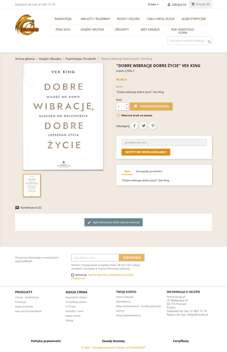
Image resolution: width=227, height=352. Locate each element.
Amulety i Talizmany (95, 19)
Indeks (120, 71)
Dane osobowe (125, 297)
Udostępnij (134, 125)
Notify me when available (145, 152)
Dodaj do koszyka (151, 106)
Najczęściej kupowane (28, 311)
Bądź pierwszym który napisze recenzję (113, 222)
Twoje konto (126, 292)
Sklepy (69, 320)
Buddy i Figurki (128, 19)
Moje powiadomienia (128, 315)
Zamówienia (123, 301)
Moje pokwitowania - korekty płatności (138, 306)
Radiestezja (63, 19)
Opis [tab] (127, 171)
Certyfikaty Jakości (76, 302)
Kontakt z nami (74, 311)
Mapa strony (73, 315)
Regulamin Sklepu (76, 297)
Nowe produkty (24, 306)
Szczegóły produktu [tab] (149, 171)
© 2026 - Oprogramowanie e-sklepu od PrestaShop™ (113, 347)
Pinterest (152, 125)
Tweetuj (143, 125)
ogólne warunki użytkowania (105, 274)
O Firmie (71, 306)
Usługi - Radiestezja (27, 297)
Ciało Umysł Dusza (161, 19)
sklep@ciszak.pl (197, 315)
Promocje (20, 302)
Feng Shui (63, 29)
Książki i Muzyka (92, 29)
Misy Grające (150, 29)
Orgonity (122, 29)
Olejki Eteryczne (194, 19)
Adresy (120, 310)
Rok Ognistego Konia (183, 31)
